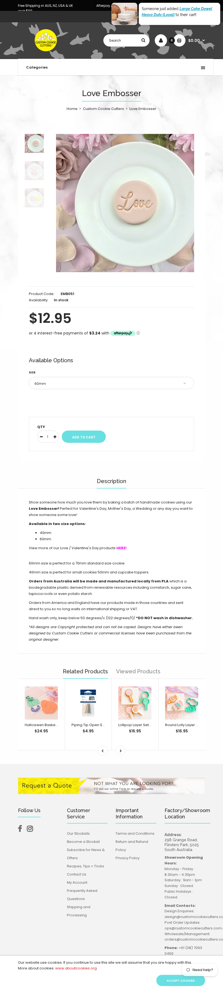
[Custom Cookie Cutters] (46, 53)
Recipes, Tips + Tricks (85, 866)
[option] (125, 203)
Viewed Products (138, 671)
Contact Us (76, 874)
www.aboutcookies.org (76, 968)
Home (72, 108)
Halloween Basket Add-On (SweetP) (57, 724)
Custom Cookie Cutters (103, 108)
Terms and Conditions (135, 833)
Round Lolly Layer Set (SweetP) (192, 724)
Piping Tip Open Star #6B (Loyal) (100, 724)
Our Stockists (78, 833)
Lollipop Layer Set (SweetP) (142, 724)
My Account (77, 882)
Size (32, 372)
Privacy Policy (128, 858)
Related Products (85, 671)
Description (111, 481)
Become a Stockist (83, 841)
